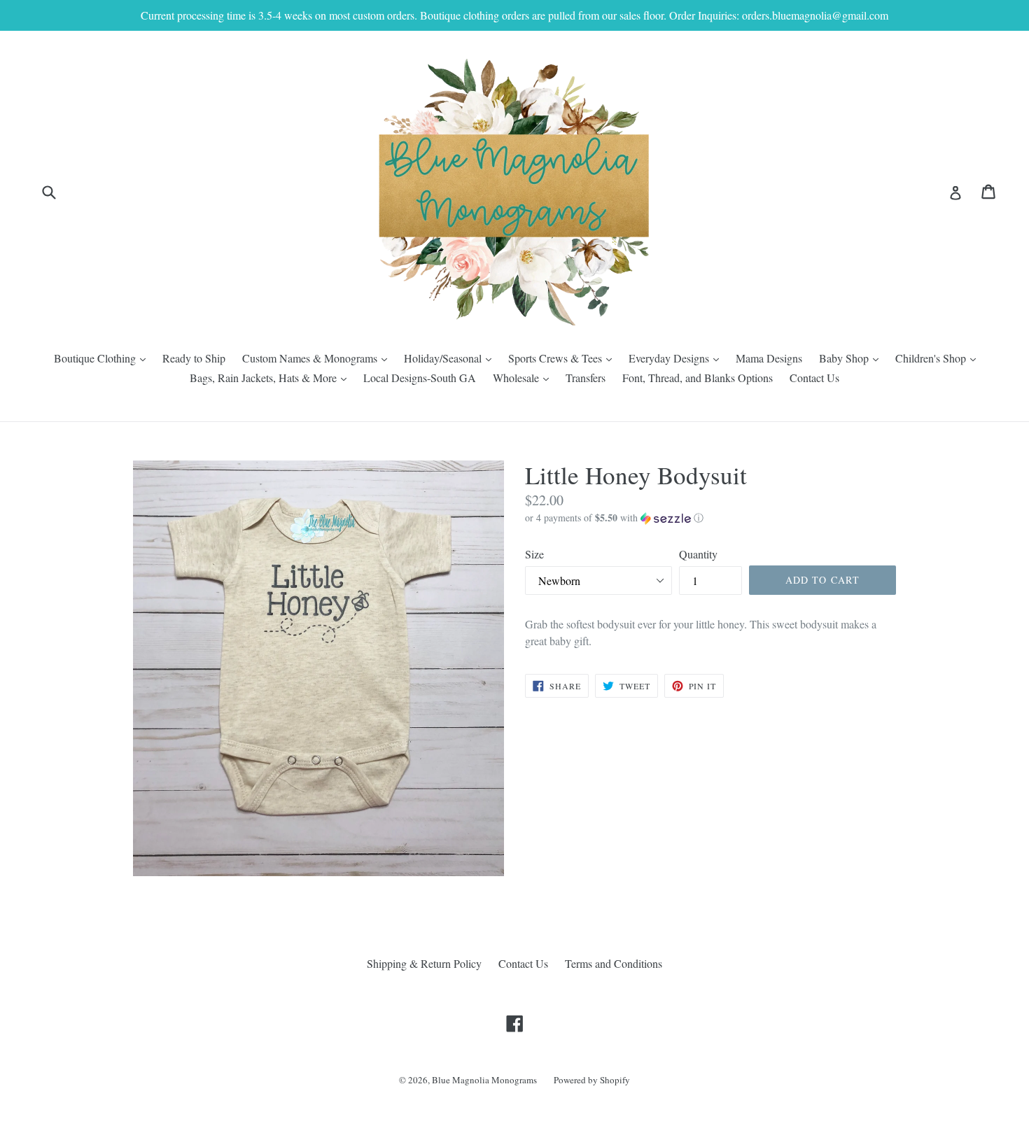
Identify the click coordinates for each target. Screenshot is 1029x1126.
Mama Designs (769, 358)
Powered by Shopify (592, 1080)
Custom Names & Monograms (318, 357)
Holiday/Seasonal (451, 357)
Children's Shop (939, 357)
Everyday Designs (677, 357)
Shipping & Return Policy (424, 963)
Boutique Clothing (103, 357)
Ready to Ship (193, 358)
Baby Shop (852, 357)
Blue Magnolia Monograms (484, 1080)
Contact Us (814, 377)
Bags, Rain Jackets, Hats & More (272, 377)
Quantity (698, 554)
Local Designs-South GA (419, 377)
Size (534, 554)
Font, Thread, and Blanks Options (697, 377)
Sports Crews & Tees (563, 357)
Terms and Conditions (613, 963)
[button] (710, 518)
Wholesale (524, 377)
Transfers (586, 377)
